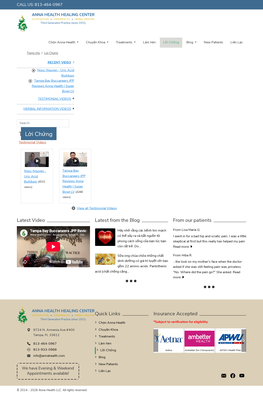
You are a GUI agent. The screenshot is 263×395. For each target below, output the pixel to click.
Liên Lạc (237, 42)
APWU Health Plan (230, 350)
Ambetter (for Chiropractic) (199, 350)
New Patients (213, 42)
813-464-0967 (49, 5)
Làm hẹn (149, 42)
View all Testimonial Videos (97, 208)
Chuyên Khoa (96, 42)
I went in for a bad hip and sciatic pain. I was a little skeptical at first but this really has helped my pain (209, 235)
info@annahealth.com (49, 356)
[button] (155, 340)
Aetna (168, 350)
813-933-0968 (45, 349)
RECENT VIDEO (59, 62)
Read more (181, 247)
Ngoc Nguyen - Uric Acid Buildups (55, 73)
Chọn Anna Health (62, 42)
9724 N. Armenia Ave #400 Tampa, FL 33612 (54, 332)
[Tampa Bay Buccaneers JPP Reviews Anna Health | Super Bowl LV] (75, 159)
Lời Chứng (171, 42)
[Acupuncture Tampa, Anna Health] (22, 21)
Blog (190, 42)
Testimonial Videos (54, 99)
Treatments (124, 42)
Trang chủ (33, 53)
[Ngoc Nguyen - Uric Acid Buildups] (37, 159)
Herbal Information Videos (47, 109)
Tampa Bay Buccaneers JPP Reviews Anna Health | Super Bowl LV (53, 86)
